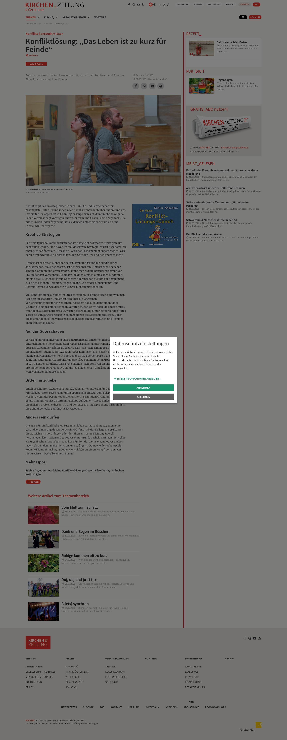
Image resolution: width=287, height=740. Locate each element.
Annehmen (143, 388)
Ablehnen (143, 397)
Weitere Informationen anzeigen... (137, 378)
